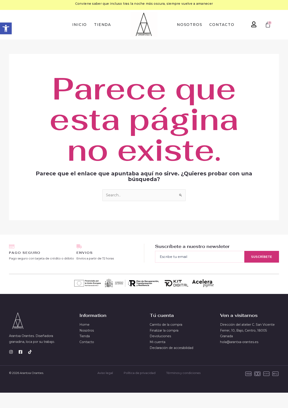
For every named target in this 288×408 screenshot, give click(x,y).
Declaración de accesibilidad (171, 348)
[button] (6, 28)
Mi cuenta (157, 342)
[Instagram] (11, 352)
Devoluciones (160, 336)
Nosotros (86, 330)
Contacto (86, 342)
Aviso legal (105, 373)
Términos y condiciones (183, 373)
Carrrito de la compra (166, 325)
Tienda (84, 336)
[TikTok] (30, 352)
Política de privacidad (139, 373)
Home (84, 325)
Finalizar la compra (164, 330)
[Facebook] (20, 352)
